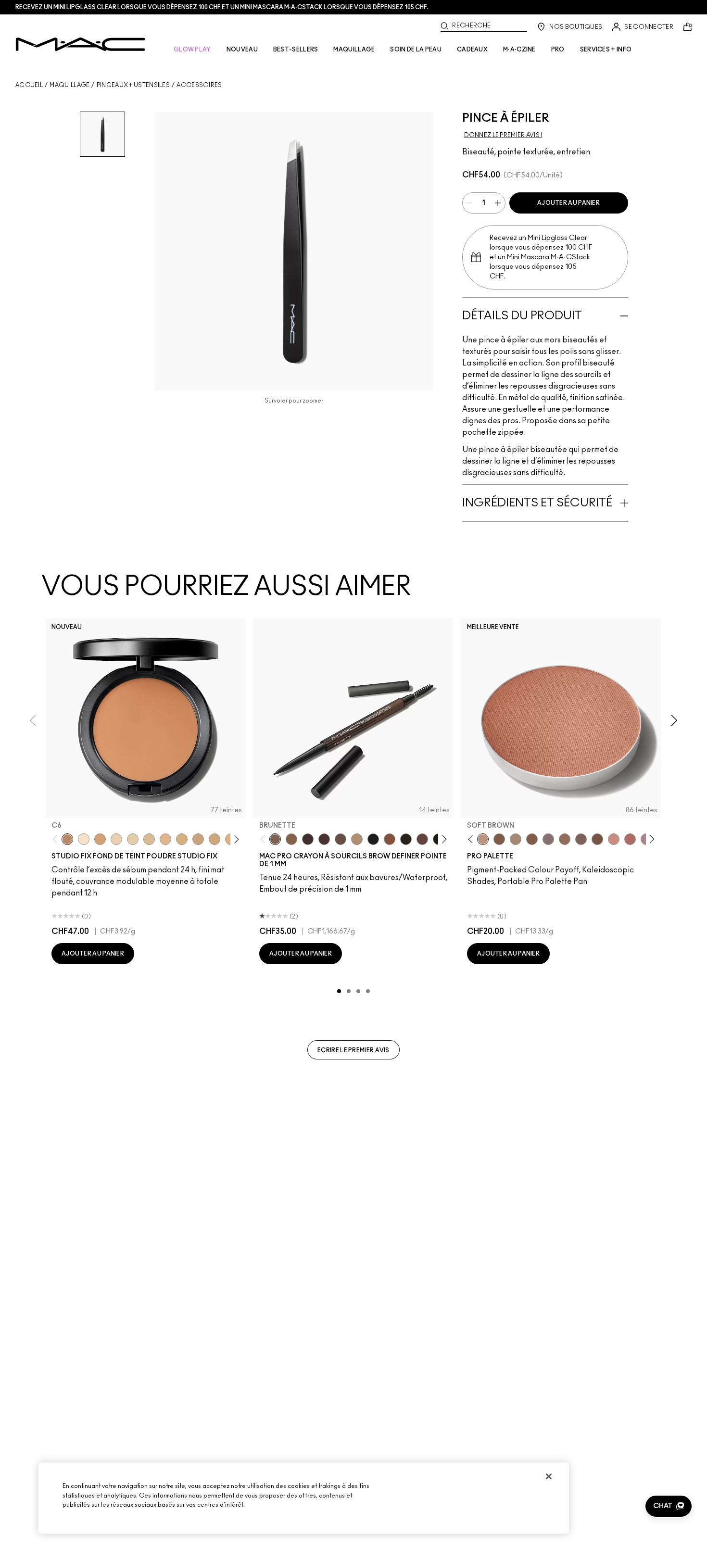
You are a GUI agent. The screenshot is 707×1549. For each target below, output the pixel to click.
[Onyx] (373, 839)
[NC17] (182, 839)
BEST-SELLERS (295, 49)
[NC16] (165, 839)
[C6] (67, 839)
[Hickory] (324, 839)
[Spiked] (406, 839)
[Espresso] (564, 839)
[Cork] (515, 839)
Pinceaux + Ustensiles (133, 85)
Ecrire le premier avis (353, 1050)
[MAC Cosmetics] (80, 44)
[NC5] (83, 839)
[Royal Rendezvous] (613, 839)
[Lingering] (340, 839)
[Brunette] (275, 839)
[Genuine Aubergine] (308, 839)
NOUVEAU (242, 49)
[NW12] (116, 839)
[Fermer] (548, 1476)
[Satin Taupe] (548, 839)
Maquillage (69, 85)
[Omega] (357, 839)
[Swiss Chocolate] (597, 839)
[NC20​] (214, 839)
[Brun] (581, 839)
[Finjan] (630, 839)
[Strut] (422, 839)
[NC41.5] (100, 839)
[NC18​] (198, 839)
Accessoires (199, 85)
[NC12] (132, 839)
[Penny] (389, 839)
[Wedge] (499, 839)
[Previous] (57, 839)
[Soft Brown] (483, 839)
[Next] (235, 839)
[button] (668, 1506)
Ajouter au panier (568, 203)
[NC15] (149, 839)
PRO (558, 49)
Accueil (29, 85)
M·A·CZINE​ (519, 49)
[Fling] (291, 839)
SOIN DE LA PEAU (416, 49)
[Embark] (532, 839)
